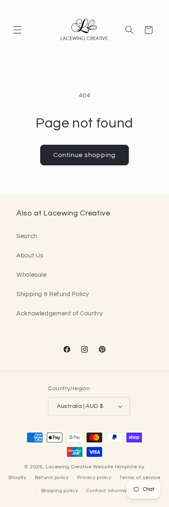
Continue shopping (84, 155)
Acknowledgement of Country (59, 313)
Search (26, 236)
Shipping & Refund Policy (52, 294)
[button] (17, 30)
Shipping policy (59, 490)
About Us (29, 255)
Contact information (111, 490)
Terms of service (140, 477)
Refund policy (52, 477)
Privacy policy (94, 477)
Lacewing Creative (69, 467)
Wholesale (31, 275)
